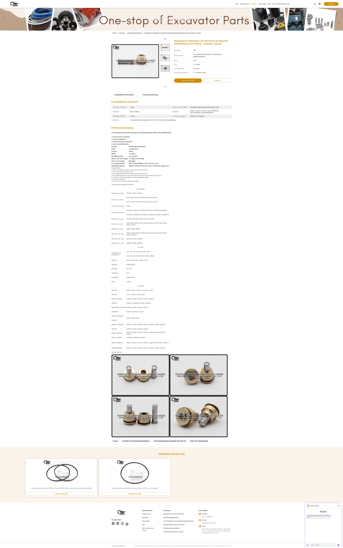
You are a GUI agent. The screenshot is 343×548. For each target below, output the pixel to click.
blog (269, 4)
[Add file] (307, 545)
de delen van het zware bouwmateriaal (136, 441)
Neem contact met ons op (147, 529)
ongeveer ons (244, 4)
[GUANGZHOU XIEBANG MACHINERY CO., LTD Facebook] (113, 523)
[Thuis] (121, 512)
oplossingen (263, 4)
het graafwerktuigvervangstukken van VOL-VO (170, 441)
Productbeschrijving (150, 95)
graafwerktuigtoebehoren (134, 33)
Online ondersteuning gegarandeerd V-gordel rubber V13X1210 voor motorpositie (135, 488)
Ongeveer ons (146, 514)
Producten (122, 33)
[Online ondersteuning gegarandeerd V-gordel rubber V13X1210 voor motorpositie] (134, 473)
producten (254, 4)
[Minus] (338, 506)
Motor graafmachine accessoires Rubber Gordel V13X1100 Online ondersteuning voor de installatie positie (61, 488)
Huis (237, 4)
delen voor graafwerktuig (199, 441)
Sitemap (122, 546)
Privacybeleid (115, 546)
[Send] (338, 545)
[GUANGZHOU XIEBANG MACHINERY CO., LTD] (14, 4)
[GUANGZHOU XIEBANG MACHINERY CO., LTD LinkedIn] (117, 523)
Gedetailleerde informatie (124, 95)
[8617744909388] (122, 523)
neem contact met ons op (280, 4)
